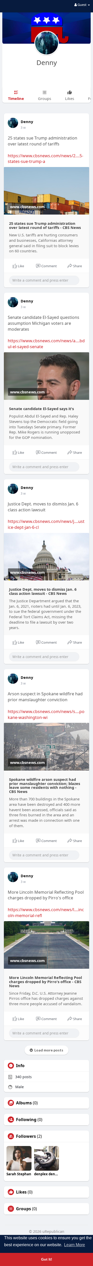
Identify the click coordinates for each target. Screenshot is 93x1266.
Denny (46, 62)
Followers (26, 1136)
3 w (23, 127)
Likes (21, 1192)
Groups (23, 1209)
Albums (24, 1103)
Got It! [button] (46, 1259)
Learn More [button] (74, 1245)
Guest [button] (82, 4)
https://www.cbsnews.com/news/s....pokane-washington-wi (46, 714)
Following (26, 1119)
